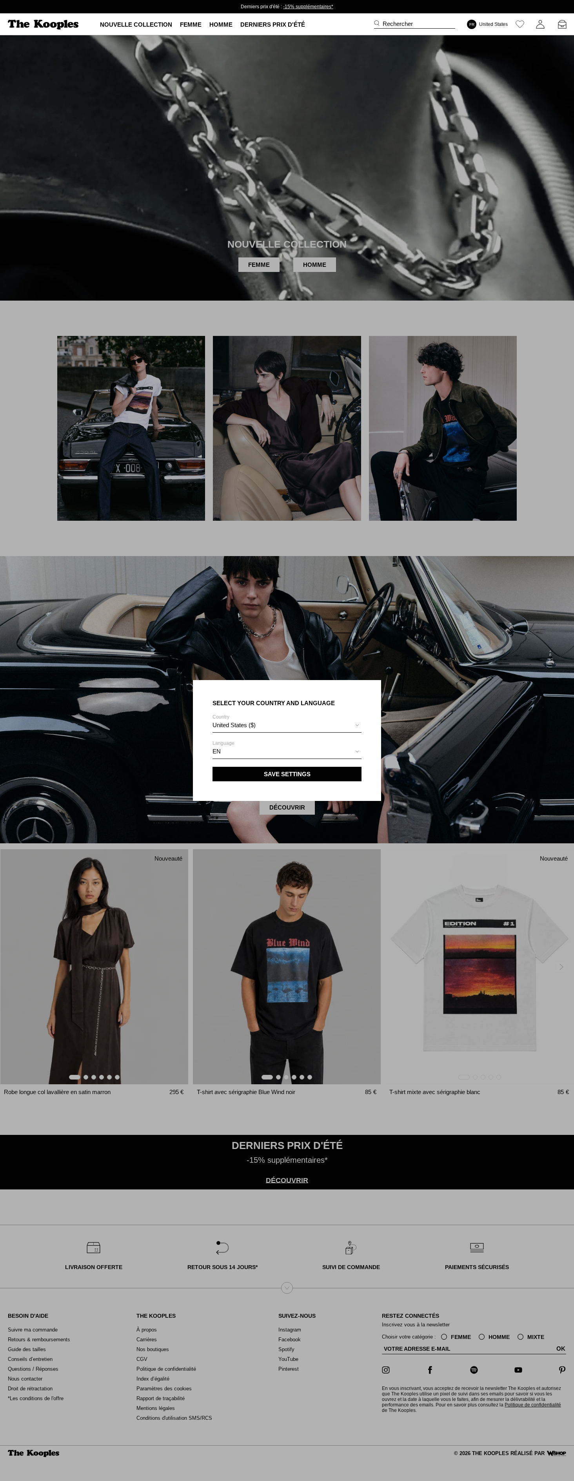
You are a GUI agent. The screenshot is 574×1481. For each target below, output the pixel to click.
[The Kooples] (44, 24)
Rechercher (398, 23)
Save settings (287, 774)
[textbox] (287, 725)
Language (223, 747)
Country (234, 721)
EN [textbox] (217, 751)
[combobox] (287, 726)
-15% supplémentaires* (308, 6)
